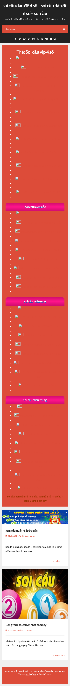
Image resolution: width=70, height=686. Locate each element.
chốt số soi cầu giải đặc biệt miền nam (42, 317)
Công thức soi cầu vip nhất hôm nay (26, 625)
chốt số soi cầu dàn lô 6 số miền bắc (41, 213)
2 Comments (28, 630)
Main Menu (10, 29)
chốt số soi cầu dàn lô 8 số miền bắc (41, 222)
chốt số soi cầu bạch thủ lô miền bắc (41, 58)
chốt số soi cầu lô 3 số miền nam (41, 385)
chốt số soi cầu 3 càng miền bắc (41, 259)
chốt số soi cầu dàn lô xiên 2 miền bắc (41, 231)
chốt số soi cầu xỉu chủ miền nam (41, 307)
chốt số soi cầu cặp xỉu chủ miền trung (41, 443)
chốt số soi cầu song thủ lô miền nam (41, 353)
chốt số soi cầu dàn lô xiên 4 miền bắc (41, 250)
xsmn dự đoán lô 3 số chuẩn (21, 530)
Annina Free (31, 674)
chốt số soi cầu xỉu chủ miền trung (41, 406)
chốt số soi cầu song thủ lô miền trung (41, 452)
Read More (58, 561)
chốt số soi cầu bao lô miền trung (41, 434)
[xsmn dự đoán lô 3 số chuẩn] (35, 517)
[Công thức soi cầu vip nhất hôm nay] (35, 594)
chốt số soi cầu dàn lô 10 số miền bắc (41, 277)
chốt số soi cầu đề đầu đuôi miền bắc (41, 286)
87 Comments (28, 536)
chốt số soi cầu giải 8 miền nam (41, 326)
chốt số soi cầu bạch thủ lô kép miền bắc (41, 76)
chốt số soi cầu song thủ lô (41, 67)
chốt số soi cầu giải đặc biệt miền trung (41, 415)
